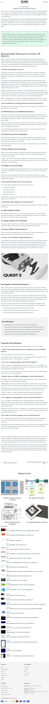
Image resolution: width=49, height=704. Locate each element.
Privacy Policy (4, 692)
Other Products (4, 675)
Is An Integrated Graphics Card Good (36, 522)
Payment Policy (4, 690)
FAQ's (2, 679)
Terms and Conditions (5, 694)
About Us (26, 667)
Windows (8, 578)
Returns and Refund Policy (6, 688)
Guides (2, 677)
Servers (2, 671)
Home (2, 667)
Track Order (27, 673)
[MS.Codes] (24, 2)
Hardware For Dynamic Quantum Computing (12, 499)
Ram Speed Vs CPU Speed (36, 498)
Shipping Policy (4, 686)
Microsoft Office (4, 669)
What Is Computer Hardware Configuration (12, 523)
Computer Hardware (24, 6)
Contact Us (26, 669)
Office (7, 529)
